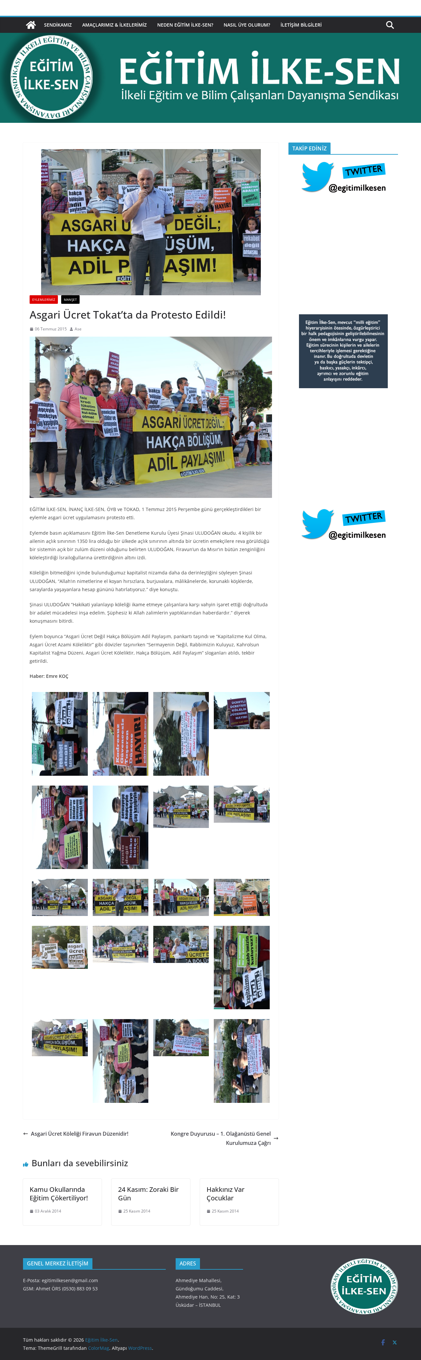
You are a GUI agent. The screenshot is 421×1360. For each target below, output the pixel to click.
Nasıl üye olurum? (247, 25)
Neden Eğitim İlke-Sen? (185, 25)
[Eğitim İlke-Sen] (31, 25)
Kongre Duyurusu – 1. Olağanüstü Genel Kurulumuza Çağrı (221, 1138)
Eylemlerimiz (43, 299)
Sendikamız (58, 25)
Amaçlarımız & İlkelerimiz (114, 25)
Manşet (70, 299)
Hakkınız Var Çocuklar (225, 1193)
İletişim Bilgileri (301, 25)
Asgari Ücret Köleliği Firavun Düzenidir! (79, 1133)
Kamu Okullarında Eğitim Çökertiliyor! (59, 1193)
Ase (78, 329)
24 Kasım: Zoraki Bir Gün (148, 1193)
